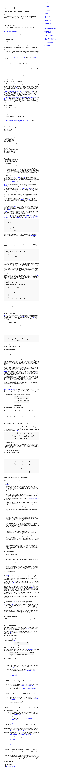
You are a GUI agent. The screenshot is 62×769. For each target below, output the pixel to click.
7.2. (5, 407)
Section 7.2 (33, 189)
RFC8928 (30, 572)
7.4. (5, 483)
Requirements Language (50, 7)
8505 (16, 3)
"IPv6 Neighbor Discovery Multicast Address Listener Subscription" (14, 97)
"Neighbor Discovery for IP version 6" (11, 118)
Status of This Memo (9, 25)
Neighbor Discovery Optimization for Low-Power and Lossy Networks (17, 120)
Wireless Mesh (9, 232)
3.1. (5, 204)
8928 (18, 3)
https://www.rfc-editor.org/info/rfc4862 (29, 670)
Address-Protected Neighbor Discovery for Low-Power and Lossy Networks (16, 572)
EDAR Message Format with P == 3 (12, 473)
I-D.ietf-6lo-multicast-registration (31, 97)
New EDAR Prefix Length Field (51, 28)
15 (44, 43)
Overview (46, 13)
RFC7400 (18, 325)
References (48, 9)
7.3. (5, 452)
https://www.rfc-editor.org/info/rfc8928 (16, 695)
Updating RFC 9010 (48, 31)
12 (44, 36)
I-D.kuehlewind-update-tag (28, 112)
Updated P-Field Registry (51, 38)
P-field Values (19, 405)
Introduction (9, 50)
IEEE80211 (29, 215)
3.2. (5, 243)
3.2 (45, 16)
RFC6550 (25, 57)
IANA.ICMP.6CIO (30, 649)
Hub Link (48, 17)
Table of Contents (47, 2)
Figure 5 (37, 411)
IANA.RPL (36, 632)
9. (4, 571)
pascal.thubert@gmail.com (10, 766)
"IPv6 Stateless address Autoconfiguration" (29, 118)
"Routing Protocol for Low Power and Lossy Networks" (14, 57)
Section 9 (5, 604)
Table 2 (14, 640)
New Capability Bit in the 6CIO (12, 342)
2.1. (5, 107)
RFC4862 (25, 68)
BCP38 (31, 418)
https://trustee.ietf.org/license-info (9, 44)
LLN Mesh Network (50, 14)
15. (5, 710)
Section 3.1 (22, 199)
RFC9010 (5, 99)
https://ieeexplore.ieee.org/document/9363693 (17, 753)
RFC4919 (17, 217)
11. (5, 616)
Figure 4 (5, 332)
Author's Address (47, 45)
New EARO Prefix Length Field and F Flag (52, 26)
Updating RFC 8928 (48, 32)
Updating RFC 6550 (11, 349)
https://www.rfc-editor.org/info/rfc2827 (18, 714)
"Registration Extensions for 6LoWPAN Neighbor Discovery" (13, 91)
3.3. (5, 273)
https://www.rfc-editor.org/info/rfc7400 (21, 682)
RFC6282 (20, 217)
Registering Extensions (50, 29)
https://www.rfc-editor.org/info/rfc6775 (31, 679)
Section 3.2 (9, 202)
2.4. (5, 163)
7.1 (45, 24)
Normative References (49, 42)
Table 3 (35, 650)
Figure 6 (5, 457)
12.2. (5, 647)
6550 (13, 3)
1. (4, 50)
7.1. (5, 388)
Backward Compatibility (49, 35)
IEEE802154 (32, 217)
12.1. (5, 635)
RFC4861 (22, 68)
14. (5, 661)
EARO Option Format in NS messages (13, 440)
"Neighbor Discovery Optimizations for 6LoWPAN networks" (22, 83)
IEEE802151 (9, 216)
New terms (8, 163)
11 (44, 35)
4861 (11, 3)
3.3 (45, 17)
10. (5, 600)
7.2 (45, 26)
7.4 (45, 29)
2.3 (45, 10)
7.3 (45, 28)
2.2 (45, 9)
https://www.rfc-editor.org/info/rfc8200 (29, 688)
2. (4, 105)
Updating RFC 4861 (48, 19)
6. (4, 349)
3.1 (45, 14)
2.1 (45, 7)
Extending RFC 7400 (48, 20)
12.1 (46, 38)
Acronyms (48, 10)
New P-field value (19, 645)
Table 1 (15, 405)
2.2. (5, 114)
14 (44, 42)
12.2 (46, 39)
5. (4, 322)
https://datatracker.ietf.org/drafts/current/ (10, 31)
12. (5, 625)
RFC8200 (34, 57)
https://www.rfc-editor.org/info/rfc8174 (27, 685)
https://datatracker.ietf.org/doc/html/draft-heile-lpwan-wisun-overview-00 (21, 734)
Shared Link (48, 16)
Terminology (47, 6)
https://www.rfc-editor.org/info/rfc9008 (26, 726)
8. (4, 551)
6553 (14, 3)
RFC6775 (33, 83)
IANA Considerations (49, 36)
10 (44, 34)
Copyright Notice (8, 39)
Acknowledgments (48, 41)
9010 (19, 3)
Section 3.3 (14, 202)
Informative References (49, 43)
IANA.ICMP (10, 632)
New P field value (49, 24)
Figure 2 (26, 245)
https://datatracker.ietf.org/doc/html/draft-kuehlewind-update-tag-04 (21, 730)
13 (44, 41)
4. (4, 313)
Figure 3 (38, 275)
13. (5, 658)
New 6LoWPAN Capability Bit (51, 39)
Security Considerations (49, 34)
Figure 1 (5, 211)
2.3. (5, 126)
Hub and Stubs (9, 301)
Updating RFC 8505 (48, 23)
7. (4, 386)
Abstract (6, 15)
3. (4, 175)
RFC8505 (25, 91)
